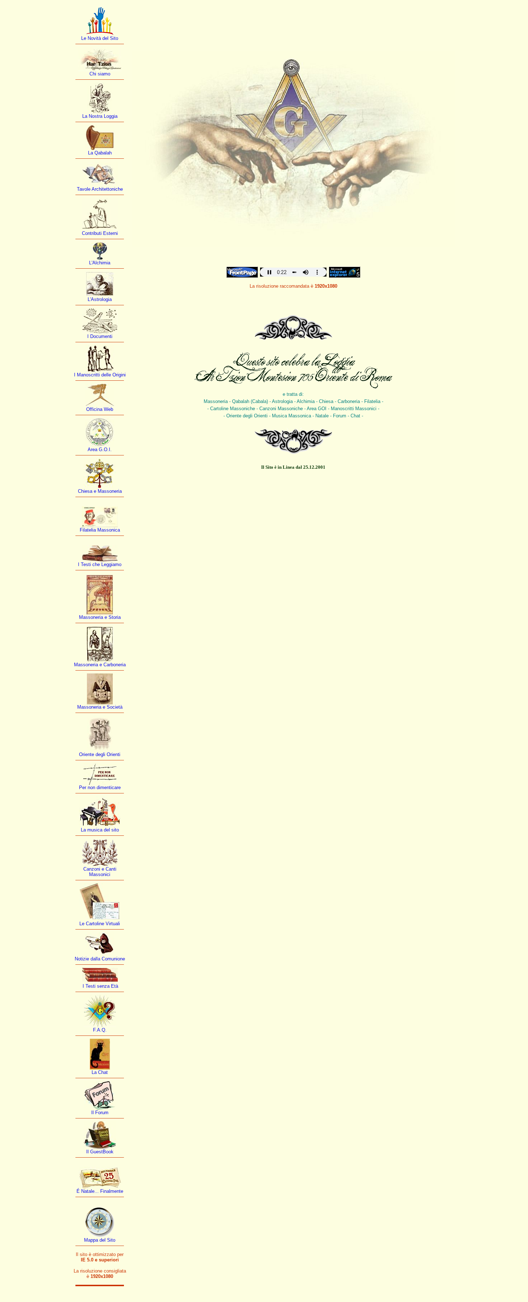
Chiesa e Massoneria (100, 491)
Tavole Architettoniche (100, 189)
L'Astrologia (100, 299)
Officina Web (99, 409)
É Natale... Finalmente (100, 1191)
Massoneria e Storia (100, 617)
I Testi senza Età (99, 986)
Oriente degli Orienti (99, 754)
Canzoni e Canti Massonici (99, 871)
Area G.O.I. (100, 449)
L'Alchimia (99, 262)
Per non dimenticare (100, 787)
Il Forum (99, 1112)
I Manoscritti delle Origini (100, 374)
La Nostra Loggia (99, 116)
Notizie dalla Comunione (100, 959)
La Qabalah (100, 153)
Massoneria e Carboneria (100, 664)
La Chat (100, 1072)
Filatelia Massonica (100, 530)
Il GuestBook (100, 1151)
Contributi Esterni (100, 233)
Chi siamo (99, 74)
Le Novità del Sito (99, 38)
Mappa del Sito (99, 1240)
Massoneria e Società (99, 707)
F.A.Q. (100, 1030)
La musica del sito (100, 830)
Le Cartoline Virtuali (99, 923)
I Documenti (99, 336)
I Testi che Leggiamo (99, 564)
